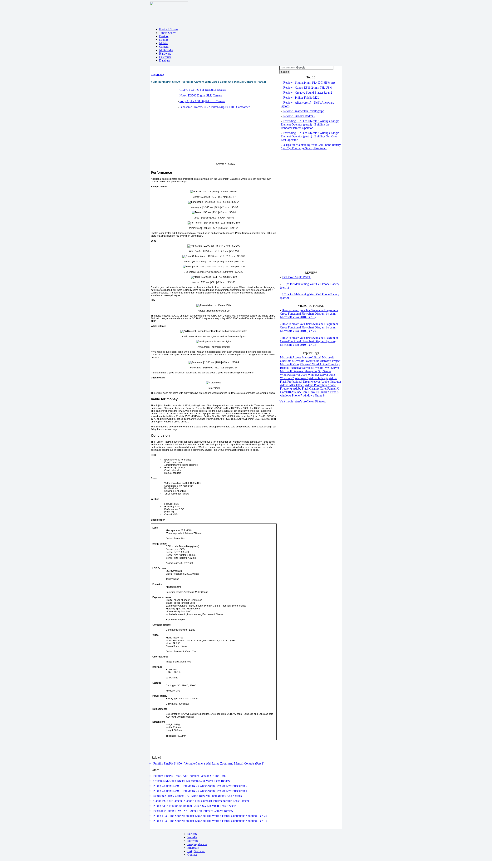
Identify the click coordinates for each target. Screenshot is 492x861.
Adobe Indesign (318, 378)
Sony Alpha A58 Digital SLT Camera (202, 101)
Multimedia (166, 50)
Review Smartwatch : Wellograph (303, 111)
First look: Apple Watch (296, 277)
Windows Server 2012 (321, 374)
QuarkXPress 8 (329, 392)
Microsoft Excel (311, 357)
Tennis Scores (167, 32)
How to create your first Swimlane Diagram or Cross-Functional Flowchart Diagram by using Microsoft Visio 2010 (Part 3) (309, 341)
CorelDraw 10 (310, 392)
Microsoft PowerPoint (305, 360)
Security (192, 833)
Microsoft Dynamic (292, 371)
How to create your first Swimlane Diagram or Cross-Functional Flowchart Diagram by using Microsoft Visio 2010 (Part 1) (309, 313)
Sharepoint (310, 371)
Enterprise (165, 57)
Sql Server (324, 371)
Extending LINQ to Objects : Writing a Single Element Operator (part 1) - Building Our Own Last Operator (310, 136)
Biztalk (284, 367)
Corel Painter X (329, 388)
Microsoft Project (329, 360)
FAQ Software (196, 851)
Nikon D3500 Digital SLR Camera (201, 95)
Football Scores (168, 29)
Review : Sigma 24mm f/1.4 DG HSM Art (309, 82)
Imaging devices (197, 844)
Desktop (164, 36)
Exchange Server (299, 367)
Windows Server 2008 (293, 374)
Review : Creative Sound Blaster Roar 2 (307, 92)
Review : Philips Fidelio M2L (301, 97)
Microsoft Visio (289, 364)
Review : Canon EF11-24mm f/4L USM (307, 87)
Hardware (165, 53)
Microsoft (193, 847)
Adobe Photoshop (316, 385)
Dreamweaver (311, 381)
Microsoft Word (309, 364)
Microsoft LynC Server (325, 367)
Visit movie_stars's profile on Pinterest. (302, 401)
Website (192, 837)
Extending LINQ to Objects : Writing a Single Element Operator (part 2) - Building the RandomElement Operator (310, 124)
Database (164, 60)
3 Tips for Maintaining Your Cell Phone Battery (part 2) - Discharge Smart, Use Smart (311, 146)
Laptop (163, 39)
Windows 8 (301, 378)
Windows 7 (287, 378)
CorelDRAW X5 (290, 392)
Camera (164, 46)
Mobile (163, 43)
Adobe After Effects (292, 385)
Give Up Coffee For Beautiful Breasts (203, 89)
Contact (192, 854)
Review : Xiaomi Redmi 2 (299, 116)
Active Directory (329, 364)
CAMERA (157, 74)
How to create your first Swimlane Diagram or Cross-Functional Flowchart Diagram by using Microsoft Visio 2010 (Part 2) (309, 327)
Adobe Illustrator (331, 381)
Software (192, 840)
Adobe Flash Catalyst (306, 388)
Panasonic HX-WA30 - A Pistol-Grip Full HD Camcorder (215, 107)
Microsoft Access (290, 357)
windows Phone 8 (314, 395)
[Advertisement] (183, 138)
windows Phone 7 (291, 395)
